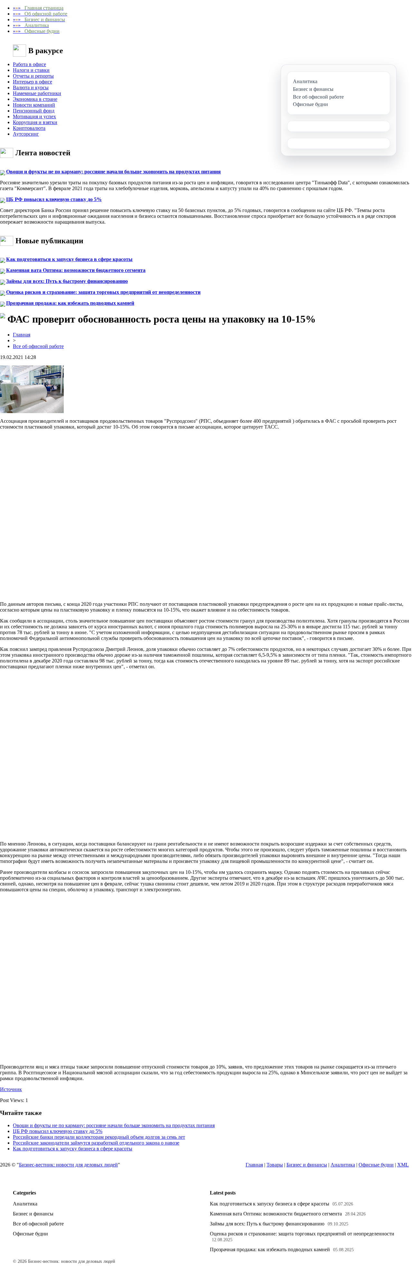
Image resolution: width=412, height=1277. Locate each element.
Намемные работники (37, 93)
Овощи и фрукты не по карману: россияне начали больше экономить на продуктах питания (113, 171)
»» (38, 8)
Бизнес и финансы (306, 1164)
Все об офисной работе (38, 346)
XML (403, 1164)
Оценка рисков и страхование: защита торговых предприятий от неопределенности (103, 292)
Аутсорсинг (26, 134)
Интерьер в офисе (32, 81)
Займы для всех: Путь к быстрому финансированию (67, 281)
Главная (21, 334)
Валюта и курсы (31, 87)
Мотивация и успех (34, 116)
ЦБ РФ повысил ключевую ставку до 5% (54, 199)
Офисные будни (376, 1164)
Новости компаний (34, 105)
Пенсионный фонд (33, 110)
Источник (11, 1089)
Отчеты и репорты (33, 76)
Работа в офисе (29, 64)
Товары (275, 1164)
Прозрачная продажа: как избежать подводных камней (70, 303)
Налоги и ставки (31, 70)
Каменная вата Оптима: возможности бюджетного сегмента (75, 270)
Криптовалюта (29, 128)
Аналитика (343, 1164)
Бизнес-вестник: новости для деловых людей (68, 1164)
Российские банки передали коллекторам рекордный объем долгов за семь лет (99, 1137)
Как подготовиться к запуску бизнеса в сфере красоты (69, 259)
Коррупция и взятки (35, 122)
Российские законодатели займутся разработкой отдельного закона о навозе (96, 1143)
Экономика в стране (35, 99)
